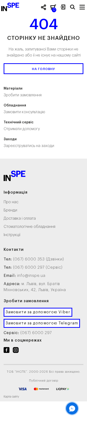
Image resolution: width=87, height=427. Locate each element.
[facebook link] (6, 351)
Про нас (11, 202)
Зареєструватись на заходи (29, 143)
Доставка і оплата (20, 218)
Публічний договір (43, 380)
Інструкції (12, 235)
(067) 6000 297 (36, 333)
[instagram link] (16, 351)
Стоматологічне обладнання (29, 227)
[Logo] (14, 177)
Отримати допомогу (22, 126)
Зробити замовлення (23, 92)
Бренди (10, 210)
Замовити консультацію (24, 109)
